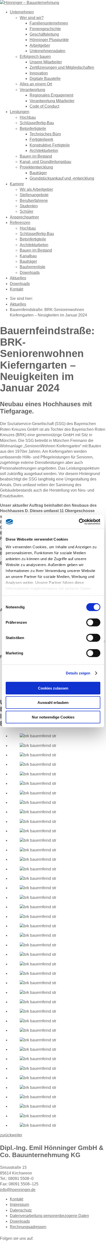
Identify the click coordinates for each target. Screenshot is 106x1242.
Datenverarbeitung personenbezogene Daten (49, 1216)
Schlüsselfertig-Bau (37, 123)
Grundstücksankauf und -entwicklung (62, 178)
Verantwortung (32, 90)
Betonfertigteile (33, 128)
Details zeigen (78, 673)
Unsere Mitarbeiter (46, 62)
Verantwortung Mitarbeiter (52, 101)
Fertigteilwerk (41, 139)
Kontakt (16, 289)
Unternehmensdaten (47, 51)
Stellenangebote (34, 195)
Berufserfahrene (34, 200)
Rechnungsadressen (28, 1227)
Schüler (26, 211)
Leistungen (19, 112)
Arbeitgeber (40, 45)
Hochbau (28, 117)
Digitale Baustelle (45, 78)
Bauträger (38, 173)
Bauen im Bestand (36, 156)
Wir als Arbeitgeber (36, 189)
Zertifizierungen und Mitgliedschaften (62, 67)
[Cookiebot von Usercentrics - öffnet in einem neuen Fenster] (78, 522)
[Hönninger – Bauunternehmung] (29, 2)
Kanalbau (28, 256)
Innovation (39, 73)
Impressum (19, 1204)
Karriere (17, 184)
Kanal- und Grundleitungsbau (45, 162)
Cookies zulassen (53, 688)
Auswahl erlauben (53, 702)
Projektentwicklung (36, 167)
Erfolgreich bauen (35, 56)
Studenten (29, 206)
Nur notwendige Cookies (53, 717)
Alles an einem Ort (36, 84)
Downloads (30, 272)
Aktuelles (18, 278)
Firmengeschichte (45, 29)
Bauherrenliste (32, 267)
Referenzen (20, 222)
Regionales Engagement (51, 95)
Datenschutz (21, 1210)
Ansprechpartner (24, 217)
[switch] (93, 622)
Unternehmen (22, 12)
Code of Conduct (44, 106)
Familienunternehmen (49, 23)
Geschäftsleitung (44, 34)
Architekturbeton (44, 150)
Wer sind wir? (32, 18)
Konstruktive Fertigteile (50, 145)
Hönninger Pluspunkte (49, 40)
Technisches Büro (45, 134)
